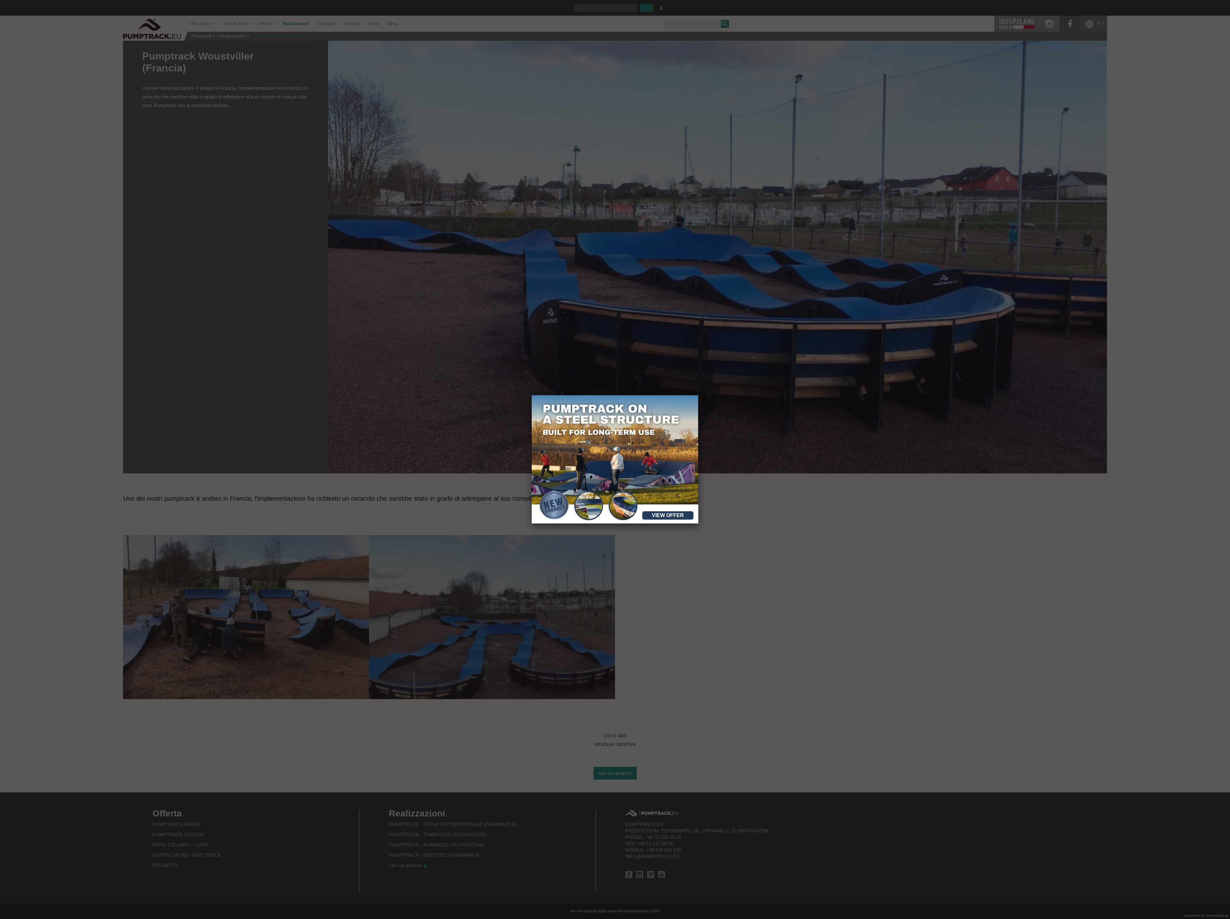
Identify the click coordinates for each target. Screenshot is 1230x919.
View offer (668, 515)
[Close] (698, 395)
